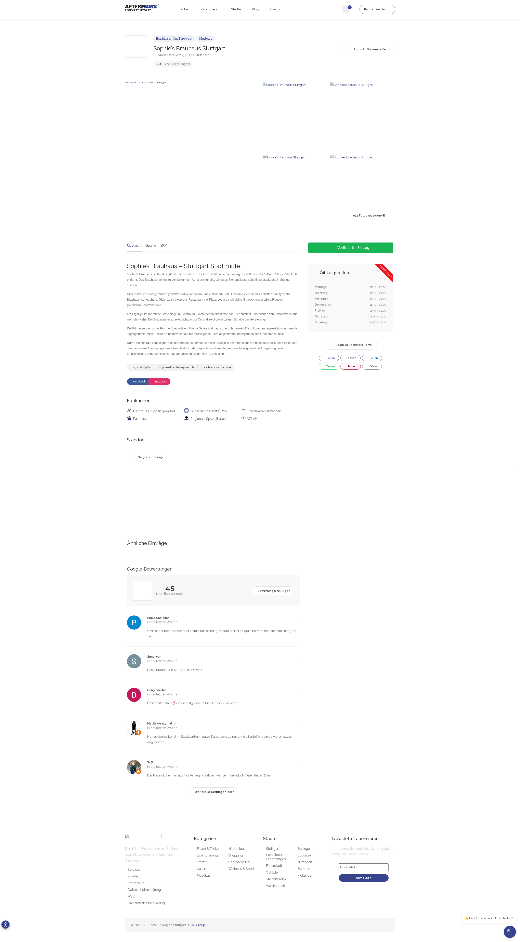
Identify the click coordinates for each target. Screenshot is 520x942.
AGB (131, 896)
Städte (235, 9)
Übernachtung (239, 862)
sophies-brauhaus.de (217, 367)
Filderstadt (274, 866)
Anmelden (364, 878)
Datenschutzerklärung (144, 890)
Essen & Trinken (208, 849)
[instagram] (373, 925)
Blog (255, 9)
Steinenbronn (276, 879)
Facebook (139, 381)
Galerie (150, 245)
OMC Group (196, 925)
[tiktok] (379, 925)
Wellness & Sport (241, 869)
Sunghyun (154, 656)
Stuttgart (205, 38)
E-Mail (373, 366)
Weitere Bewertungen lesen (214, 792)
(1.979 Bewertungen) (173, 64)
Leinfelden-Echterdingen (276, 857)
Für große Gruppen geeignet (154, 411)
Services (134, 870)
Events (275, 9)
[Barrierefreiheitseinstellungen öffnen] (5, 924)
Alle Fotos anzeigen (366, 215)
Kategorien (208, 9)
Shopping (235, 855)
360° (163, 245)
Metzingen (305, 875)
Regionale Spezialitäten (208, 419)
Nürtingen (304, 862)
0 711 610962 (141, 367)
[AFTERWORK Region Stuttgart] (142, 8)
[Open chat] (510, 932)
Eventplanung (207, 855)
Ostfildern (273, 872)
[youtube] (386, 925)
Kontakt (134, 876)
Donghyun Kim (157, 690)
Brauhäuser (163, 38)
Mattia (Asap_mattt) (161, 723)
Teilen (330, 357)
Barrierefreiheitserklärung (146, 903)
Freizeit (202, 862)
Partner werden (375, 9)
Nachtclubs (237, 849)
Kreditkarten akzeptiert (264, 411)
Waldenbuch (275, 886)
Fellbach (303, 869)
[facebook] (366, 925)
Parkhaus (140, 419)
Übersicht (134, 245)
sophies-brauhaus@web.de (177, 367)
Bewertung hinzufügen (274, 590)
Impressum (136, 883)
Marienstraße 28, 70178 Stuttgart (183, 55)
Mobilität (203, 875)
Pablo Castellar (158, 617)
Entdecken (181, 9)
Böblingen (305, 855)
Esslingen (304, 849)
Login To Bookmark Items (354, 344)
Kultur (201, 869)
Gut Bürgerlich (183, 38)
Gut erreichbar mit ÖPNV (208, 411)
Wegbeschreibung (150, 457)
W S (150, 762)
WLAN (252, 419)
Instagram (161, 381)
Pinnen (351, 366)
